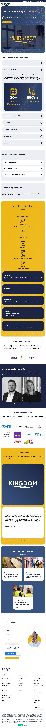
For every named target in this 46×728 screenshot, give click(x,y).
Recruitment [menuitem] (21, 683)
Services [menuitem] (20, 674)
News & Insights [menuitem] (6, 683)
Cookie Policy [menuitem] (37, 674)
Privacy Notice (9, 717)
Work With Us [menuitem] (5, 685)
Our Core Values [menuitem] (6, 678)
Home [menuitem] (3, 676)
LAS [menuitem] (19, 680)
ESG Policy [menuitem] (36, 705)
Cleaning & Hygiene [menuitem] (22, 676)
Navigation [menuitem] (4, 674)
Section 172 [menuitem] (36, 697)
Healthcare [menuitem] (20, 678)
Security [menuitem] (20, 685)
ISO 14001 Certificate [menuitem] (7, 695)
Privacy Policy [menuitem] (37, 678)
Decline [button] (25, 725)
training (18, 194)
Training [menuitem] (20, 690)
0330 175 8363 (28, 1)
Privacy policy (12, 649)
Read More (12, 569)
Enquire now (6, 22)
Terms (14, 648)
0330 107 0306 (40, 1)
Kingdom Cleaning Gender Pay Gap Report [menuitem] (38, 688)
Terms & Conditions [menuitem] (38, 676)
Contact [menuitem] (4, 688)
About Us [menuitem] (4, 680)
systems (4, 194)
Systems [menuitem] (20, 688)
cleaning (10, 194)
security (36, 193)
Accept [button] (20, 725)
